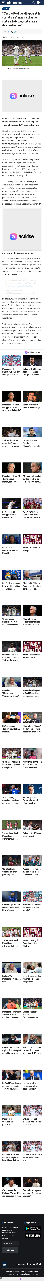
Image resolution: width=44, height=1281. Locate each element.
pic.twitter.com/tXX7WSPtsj (20, 286)
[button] (4, 2)
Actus (6, 8)
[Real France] (15, 2)
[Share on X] (11, 31)
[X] (30, 1264)
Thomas (4, 37)
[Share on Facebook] (8, 31)
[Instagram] (37, 1264)
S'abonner (10, 1250)
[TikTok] (40, 1264)
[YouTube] (34, 1264)
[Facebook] (27, 1264)
